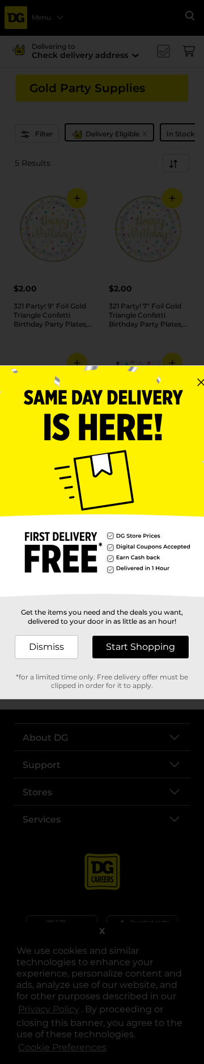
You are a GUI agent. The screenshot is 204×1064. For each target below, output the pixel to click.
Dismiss (46, 646)
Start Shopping (140, 646)
